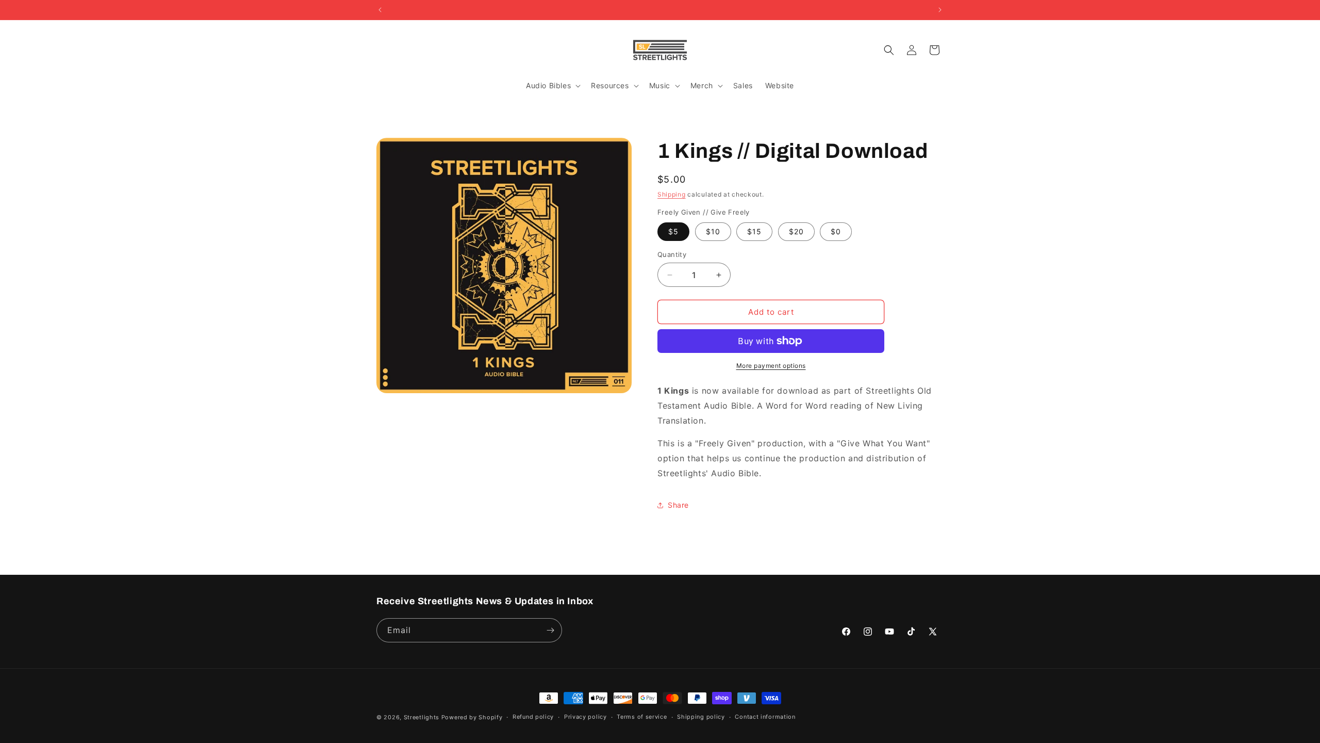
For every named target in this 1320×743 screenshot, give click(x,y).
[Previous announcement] (380, 10)
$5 (673, 231)
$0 (836, 231)
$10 (713, 231)
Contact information (765, 716)
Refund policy (533, 716)
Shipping (671, 194)
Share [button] (678, 504)
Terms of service (642, 716)
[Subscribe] (550, 630)
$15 (754, 231)
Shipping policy (701, 716)
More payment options (771, 365)
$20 (796, 231)
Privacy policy (585, 716)
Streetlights (421, 717)
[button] (552, 85)
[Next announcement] (940, 10)
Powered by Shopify (472, 717)
